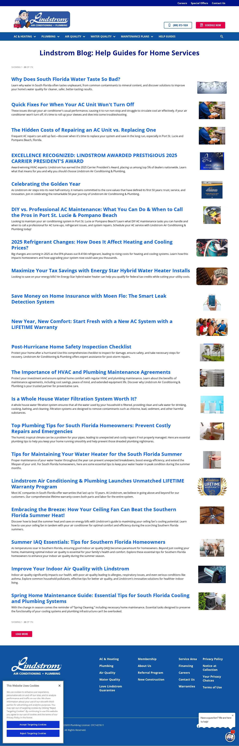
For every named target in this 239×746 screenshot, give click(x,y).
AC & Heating (23, 36)
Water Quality (101, 36)
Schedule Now (213, 25)
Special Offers (199, 3)
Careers (182, 3)
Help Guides (167, 36)
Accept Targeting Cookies (33, 724)
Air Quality (73, 36)
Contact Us (218, 3)
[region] (33, 712)
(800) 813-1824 (180, 25)
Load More (22, 634)
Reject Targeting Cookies (33, 733)
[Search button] (222, 36)
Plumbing (48, 36)
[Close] (59, 685)
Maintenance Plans (135, 36)
